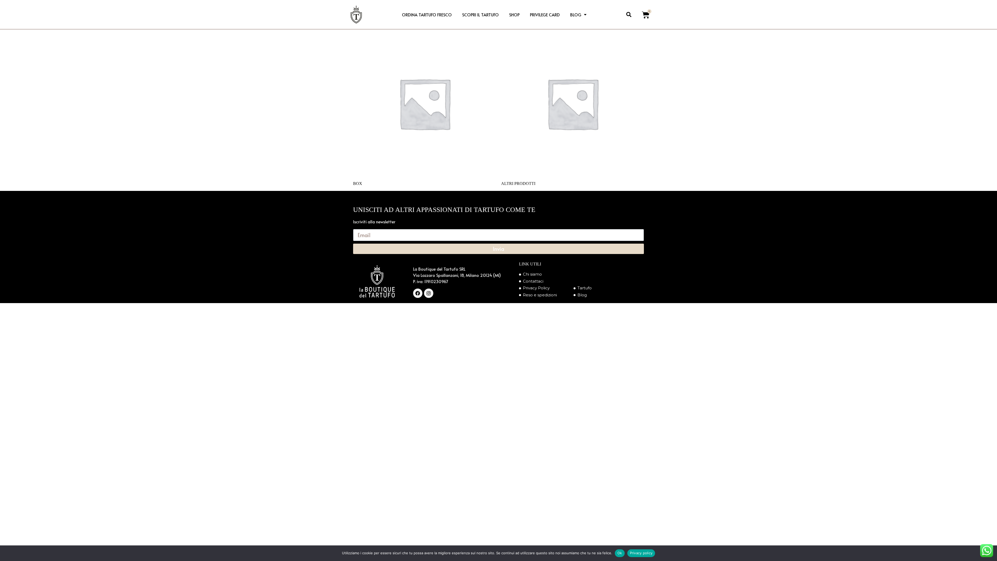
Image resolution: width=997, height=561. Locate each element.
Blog (575, 14)
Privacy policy (641, 553)
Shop (514, 14)
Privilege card (545, 14)
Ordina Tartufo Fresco (427, 14)
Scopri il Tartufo (480, 14)
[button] (629, 14)
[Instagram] (428, 293)
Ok (619, 553)
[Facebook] (417, 293)
